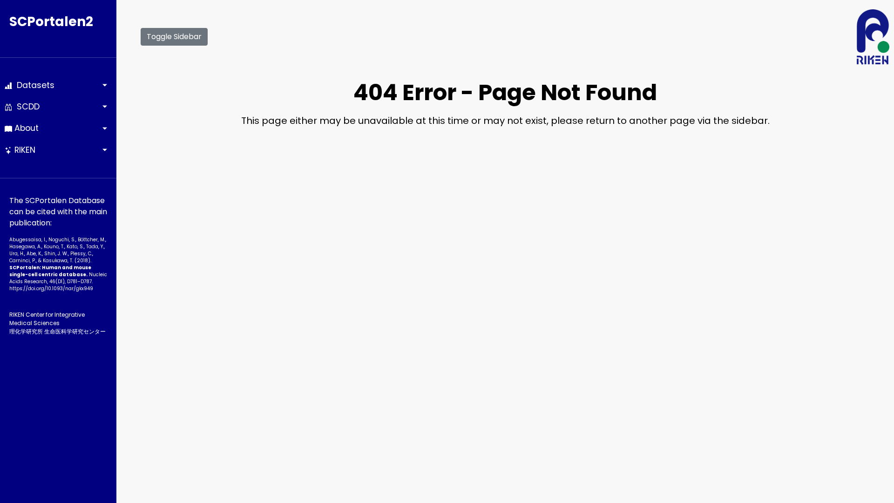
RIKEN (23, 150)
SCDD (26, 106)
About (25, 128)
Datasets (33, 85)
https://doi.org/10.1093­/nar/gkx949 (51, 288)
